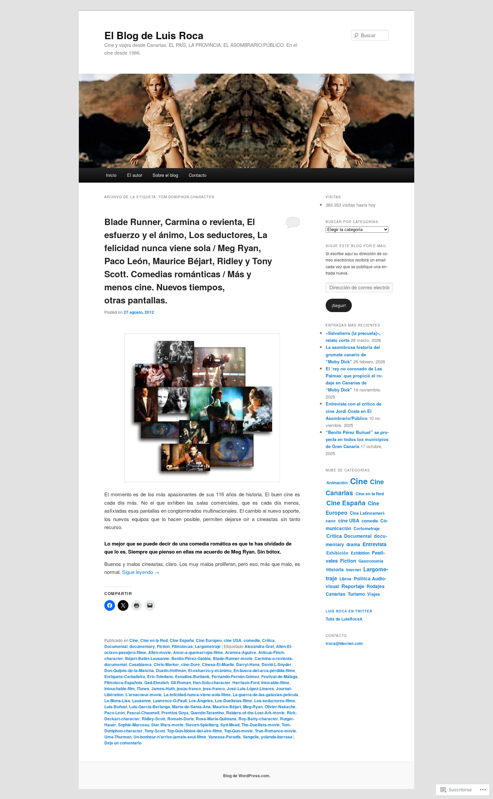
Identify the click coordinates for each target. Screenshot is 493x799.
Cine (133, 640)
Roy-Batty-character (258, 719)
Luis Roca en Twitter (349, 611)
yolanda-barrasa (276, 737)
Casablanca (140, 664)
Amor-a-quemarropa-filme (198, 652)
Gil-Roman (181, 682)
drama (353, 544)
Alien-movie (159, 652)
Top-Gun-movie (238, 731)
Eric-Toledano (160, 676)
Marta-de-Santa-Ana (191, 707)
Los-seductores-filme (274, 701)
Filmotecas (182, 646)
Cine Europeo (209, 640)
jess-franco (214, 688)
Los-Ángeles (201, 701)
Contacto (197, 175)
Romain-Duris (180, 719)
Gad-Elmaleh (156, 682)
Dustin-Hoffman (171, 670)
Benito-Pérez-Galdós (191, 658)
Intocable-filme (275, 682)
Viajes (373, 594)
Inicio (111, 175)
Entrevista (374, 544)
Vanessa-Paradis (224, 737)
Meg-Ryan (253, 707)
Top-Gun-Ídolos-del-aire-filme (194, 731)
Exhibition (360, 553)
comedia (251, 640)
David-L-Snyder (276, 664)
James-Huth (163, 688)
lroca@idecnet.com (344, 643)
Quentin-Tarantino (207, 713)
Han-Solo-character (211, 682)
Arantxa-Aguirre (240, 652)
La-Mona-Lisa (117, 701)
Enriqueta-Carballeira (124, 676)
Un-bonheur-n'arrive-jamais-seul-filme (169, 737)
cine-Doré (190, 664)
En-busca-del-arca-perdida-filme (264, 670)
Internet (353, 570)
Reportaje (352, 586)
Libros (345, 579)
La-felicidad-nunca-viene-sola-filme (197, 695)
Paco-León (114, 713)
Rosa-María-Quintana (216, 719)
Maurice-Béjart (227, 707)
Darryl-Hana (248, 664)
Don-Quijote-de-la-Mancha (129, 670)
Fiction (163, 646)
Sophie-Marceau (133, 725)
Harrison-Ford (245, 682)
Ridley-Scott (153, 719)
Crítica (268, 640)
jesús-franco (189, 688)
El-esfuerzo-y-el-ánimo (209, 670)
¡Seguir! (339, 305)
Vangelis (251, 737)
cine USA (232, 640)
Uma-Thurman (117, 737)
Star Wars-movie (167, 725)
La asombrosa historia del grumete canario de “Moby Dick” (353, 354)
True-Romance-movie (275, 731)
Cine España (182, 640)
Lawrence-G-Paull (170, 701)
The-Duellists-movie (260, 725)
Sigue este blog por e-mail (356, 245)
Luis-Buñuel (115, 707)
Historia (335, 569)
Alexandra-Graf (259, 646)
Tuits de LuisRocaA (344, 619)
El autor (134, 175)
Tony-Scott (155, 731)
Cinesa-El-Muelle (218, 664)
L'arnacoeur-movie (143, 695)
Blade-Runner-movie (233, 658)
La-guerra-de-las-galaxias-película (265, 695)
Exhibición (337, 553)
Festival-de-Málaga (279, 676)
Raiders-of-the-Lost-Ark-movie (255, 713)
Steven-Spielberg (201, 725)
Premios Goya (174, 713)
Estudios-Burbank (192, 676)
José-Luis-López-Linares (250, 688)
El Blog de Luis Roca (154, 35)
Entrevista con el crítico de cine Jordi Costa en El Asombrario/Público (353, 411)
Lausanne (141, 701)
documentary (142, 646)
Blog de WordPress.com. (246, 776)
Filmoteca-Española (123, 682)
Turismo (356, 594)
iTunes (143, 688)
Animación (337, 483)
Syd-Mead (229, 725)
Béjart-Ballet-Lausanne (147, 658)
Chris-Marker (166, 664)
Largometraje (208, 646)
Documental (115, 646)
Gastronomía (371, 561)
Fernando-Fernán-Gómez (235, 676)
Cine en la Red (154, 640)
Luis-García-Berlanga (149, 707)
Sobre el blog (165, 175)
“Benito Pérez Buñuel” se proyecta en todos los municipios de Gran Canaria (357, 439)
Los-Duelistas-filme (233, 701)
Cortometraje (366, 528)
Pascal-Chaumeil (143, 713)
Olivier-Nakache (280, 707)
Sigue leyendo (140, 571)
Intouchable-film (119, 688)
